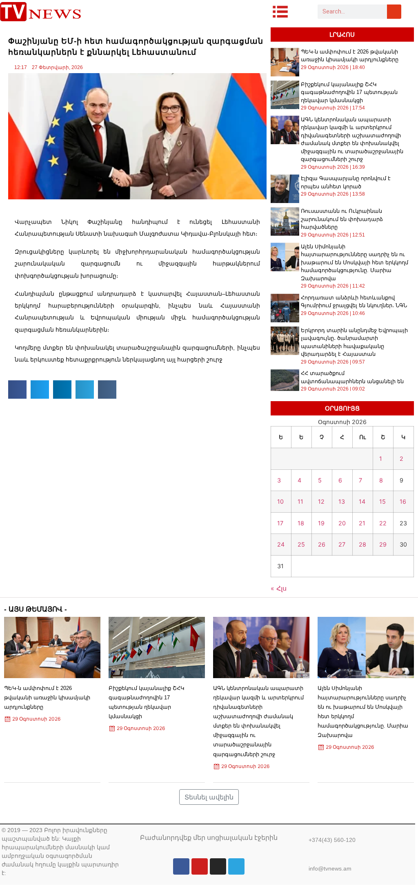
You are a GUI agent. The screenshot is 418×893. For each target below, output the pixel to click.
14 (362, 501)
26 (321, 544)
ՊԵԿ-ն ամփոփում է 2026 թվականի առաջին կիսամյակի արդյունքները (47, 697)
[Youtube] (199, 866)
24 (281, 544)
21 (362, 523)
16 (403, 501)
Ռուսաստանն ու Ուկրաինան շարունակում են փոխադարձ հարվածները (342, 219)
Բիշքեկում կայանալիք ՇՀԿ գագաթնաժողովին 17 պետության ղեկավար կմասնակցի (349, 92)
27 (341, 544)
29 (383, 544)
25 (301, 544)
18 (301, 523)
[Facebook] (181, 866)
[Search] (394, 11)
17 (280, 523)
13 (341, 501)
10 (280, 501)
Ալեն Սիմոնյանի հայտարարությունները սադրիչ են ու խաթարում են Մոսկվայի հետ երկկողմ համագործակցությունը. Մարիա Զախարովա (354, 262)
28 (362, 544)
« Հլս (279, 588)
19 (321, 523)
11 (300, 501)
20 (342, 523)
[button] (17, 389)
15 (382, 501)
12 (321, 501)
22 (383, 523)
